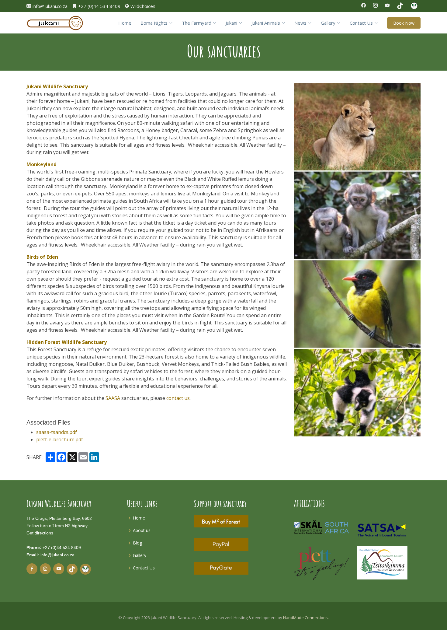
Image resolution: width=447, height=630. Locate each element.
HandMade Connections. (306, 617)
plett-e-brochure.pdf (59, 439)
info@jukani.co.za (57, 554)
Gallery (139, 555)
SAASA (113, 398)
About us (142, 530)
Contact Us (144, 568)
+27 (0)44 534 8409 (62, 547)
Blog (137, 543)
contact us (178, 398)
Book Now (403, 23)
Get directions (39, 532)
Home (124, 23)
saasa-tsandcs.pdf (56, 432)
